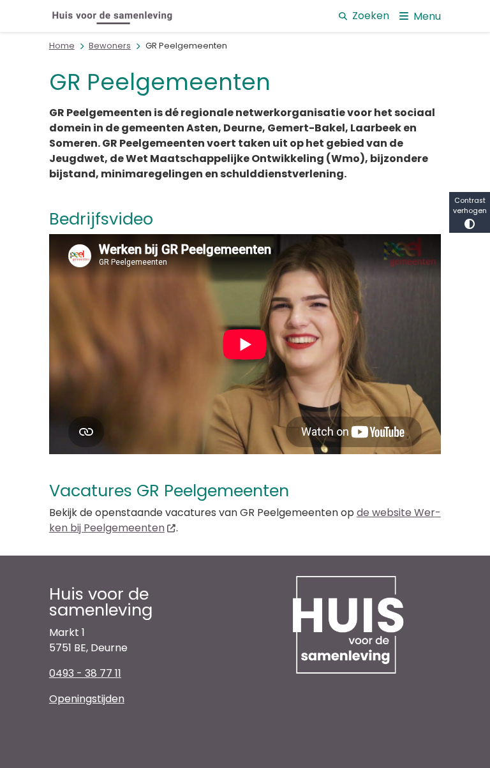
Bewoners (110, 45)
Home (62, 45)
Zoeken (370, 15)
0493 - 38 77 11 (85, 673)
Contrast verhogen (470, 206)
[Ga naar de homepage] (113, 16)
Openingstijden (86, 698)
